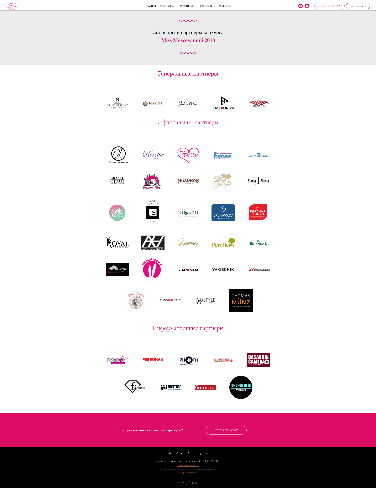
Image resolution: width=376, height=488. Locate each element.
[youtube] (307, 6)
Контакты (224, 6)
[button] (358, 6)
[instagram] (300, 6)
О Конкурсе (167, 6)
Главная (151, 6)
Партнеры (206, 6)
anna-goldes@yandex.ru (188, 465)
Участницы (187, 6)
